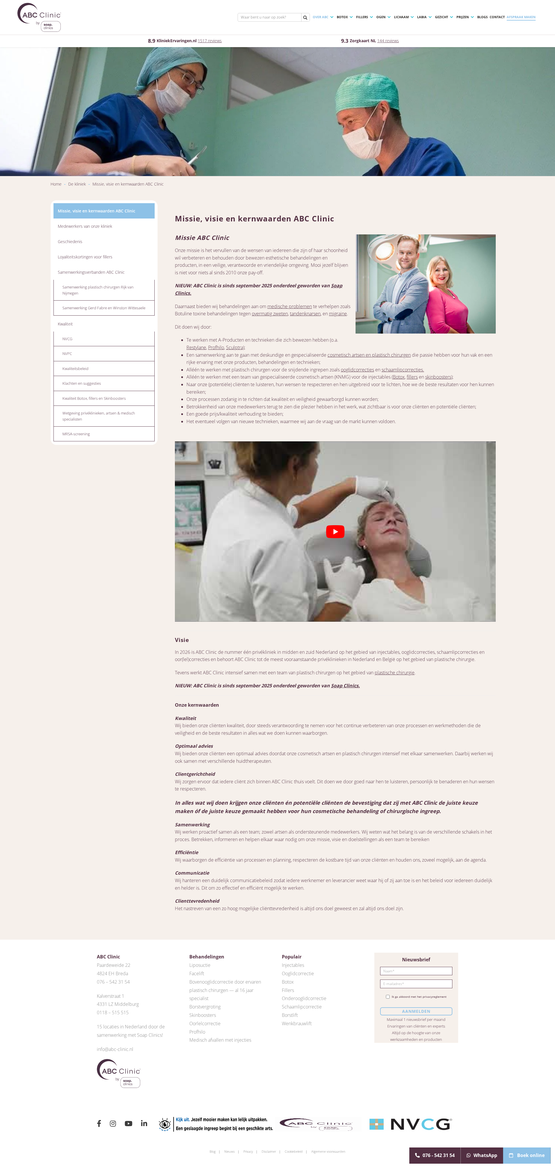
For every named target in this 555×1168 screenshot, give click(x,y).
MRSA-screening (76, 433)
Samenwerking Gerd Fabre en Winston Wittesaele (103, 307)
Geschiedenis (70, 241)
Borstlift (290, 1015)
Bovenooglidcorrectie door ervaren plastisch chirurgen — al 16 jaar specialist (225, 990)
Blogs (482, 17)
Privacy (248, 1151)
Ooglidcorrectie (298, 973)
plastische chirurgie (395, 672)
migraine (338, 313)
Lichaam (401, 17)
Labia (422, 17)
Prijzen (462, 17)
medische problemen (289, 306)
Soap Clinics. (345, 685)
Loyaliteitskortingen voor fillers (85, 257)
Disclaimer (269, 1151)
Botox (342, 17)
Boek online (530, 1155)
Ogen (381, 17)
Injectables (293, 965)
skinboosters (438, 377)
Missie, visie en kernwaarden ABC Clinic (96, 211)
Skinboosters (202, 1015)
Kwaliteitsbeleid (75, 368)
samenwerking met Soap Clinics (129, 1035)
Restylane (196, 347)
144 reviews (388, 40)
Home (56, 184)
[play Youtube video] (335, 531)
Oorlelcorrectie (205, 1023)
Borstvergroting (205, 1007)
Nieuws (229, 1151)
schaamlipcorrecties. (403, 369)
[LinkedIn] (144, 1124)
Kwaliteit (65, 324)
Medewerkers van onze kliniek (85, 226)
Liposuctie (199, 965)
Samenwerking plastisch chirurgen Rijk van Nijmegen (98, 289)
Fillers (362, 17)
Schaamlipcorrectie (302, 1007)
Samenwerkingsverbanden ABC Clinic (91, 272)
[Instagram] (113, 1124)
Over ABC (320, 17)
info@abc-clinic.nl (115, 1049)
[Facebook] (99, 1124)
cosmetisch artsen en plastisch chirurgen (369, 355)
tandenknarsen (305, 313)
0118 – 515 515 (113, 1012)
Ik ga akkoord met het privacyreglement (419, 997)
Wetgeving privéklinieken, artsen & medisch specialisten (98, 415)
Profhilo (216, 347)
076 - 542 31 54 (439, 1155)
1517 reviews (210, 40)
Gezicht (441, 17)
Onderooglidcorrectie (304, 998)
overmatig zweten (270, 313)
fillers (412, 377)
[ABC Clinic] (39, 17)
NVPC (67, 353)
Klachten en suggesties (81, 383)
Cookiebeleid (294, 1151)
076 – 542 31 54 (113, 982)
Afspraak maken (521, 17)
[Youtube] (128, 1124)
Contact (497, 17)
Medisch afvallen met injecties (220, 1040)
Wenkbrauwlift (297, 1023)
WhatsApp (485, 1155)
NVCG (67, 338)
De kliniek (77, 184)
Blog (213, 1151)
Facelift (196, 973)
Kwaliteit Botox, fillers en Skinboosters (94, 398)
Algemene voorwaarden (328, 1151)
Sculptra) (235, 347)
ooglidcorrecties (357, 369)
